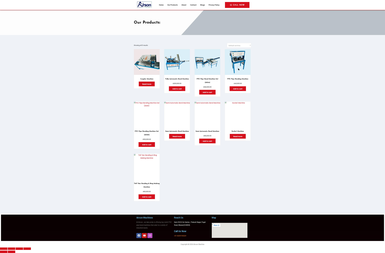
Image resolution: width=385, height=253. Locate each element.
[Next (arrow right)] (11, 252)
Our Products (172, 5)
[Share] (19, 248)
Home (161, 5)
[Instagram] (149, 235)
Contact (193, 5)
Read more (146, 84)
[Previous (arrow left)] (3, 252)
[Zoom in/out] (3, 248)
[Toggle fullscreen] (11, 248)
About (183, 5)
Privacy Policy (214, 5)
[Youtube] (144, 235)
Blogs (202, 5)
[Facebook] (138, 235)
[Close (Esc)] (27, 248)
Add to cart (177, 89)
